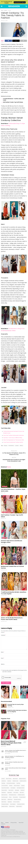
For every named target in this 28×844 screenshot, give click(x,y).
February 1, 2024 (10, 707)
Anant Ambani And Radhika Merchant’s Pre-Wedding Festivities (15, 751)
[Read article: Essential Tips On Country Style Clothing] (3, 706)
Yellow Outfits (19, 806)
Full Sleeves (13, 787)
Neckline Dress (4, 794)
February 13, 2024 (4, 20)
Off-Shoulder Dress (12, 794)
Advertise (7, 822)
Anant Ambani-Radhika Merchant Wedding (14, 762)
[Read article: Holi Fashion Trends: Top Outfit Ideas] (14, 504)
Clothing (9, 10)
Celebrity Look (15, 780)
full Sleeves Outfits (20, 787)
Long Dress (4, 792)
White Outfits (12, 806)
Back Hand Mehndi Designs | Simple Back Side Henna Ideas (11, 743)
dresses (5, 445)
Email (2, 658)
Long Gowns (9, 792)
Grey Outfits (11, 790)
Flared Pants (11, 445)
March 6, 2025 (4, 518)
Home (2, 10)
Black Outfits (8, 778)
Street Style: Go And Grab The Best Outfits (13, 442)
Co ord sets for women (11, 783)
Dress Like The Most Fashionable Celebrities (13, 435)
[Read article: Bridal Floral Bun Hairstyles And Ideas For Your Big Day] (3, 712)
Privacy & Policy (14, 822)
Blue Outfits (15, 778)
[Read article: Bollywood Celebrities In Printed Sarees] (14, 555)
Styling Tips (4, 589)
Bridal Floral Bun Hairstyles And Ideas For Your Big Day (17, 711)
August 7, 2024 (10, 713)
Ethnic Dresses (17, 785)
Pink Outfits (15, 797)
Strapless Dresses (5, 804)
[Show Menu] (1, 6)
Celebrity (9, 780)
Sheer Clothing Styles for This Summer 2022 (13, 440)
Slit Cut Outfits (16, 801)
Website (2, 664)
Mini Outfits (16, 792)
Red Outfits (4, 799)
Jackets (16, 445)
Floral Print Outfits (5, 787)
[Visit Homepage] (14, 6)
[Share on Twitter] (16, 41)
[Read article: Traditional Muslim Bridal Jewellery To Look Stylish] (14, 581)
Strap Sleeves (12, 804)
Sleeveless (10, 801)
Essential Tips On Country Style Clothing (15, 705)
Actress (3, 778)
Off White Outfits (21, 794)
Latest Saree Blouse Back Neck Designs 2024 (15, 768)
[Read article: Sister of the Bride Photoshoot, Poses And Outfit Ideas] (14, 607)
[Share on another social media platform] (23, 41)
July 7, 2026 (3, 492)
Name (2, 652)
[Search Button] (26, 6)
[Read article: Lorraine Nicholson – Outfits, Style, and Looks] (14, 478)
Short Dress (4, 801)
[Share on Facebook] (8, 41)
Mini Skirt (22, 792)
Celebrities (4, 486)
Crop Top (18, 783)
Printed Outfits (22, 797)
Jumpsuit (22, 790)
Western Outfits (5, 806)
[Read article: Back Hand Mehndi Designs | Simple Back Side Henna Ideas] (14, 730)
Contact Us (3, 824)
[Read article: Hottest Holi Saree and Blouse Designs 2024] (14, 530)
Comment (3, 635)
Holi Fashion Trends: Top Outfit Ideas (13, 102)
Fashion (5, 10)
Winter (21, 445)
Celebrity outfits (23, 780)
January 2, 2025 (4, 595)
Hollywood (17, 790)
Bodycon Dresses (22, 778)
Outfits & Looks (4, 797)
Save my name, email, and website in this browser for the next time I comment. (14, 671)
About (2, 822)
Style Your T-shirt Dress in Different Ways (12, 437)
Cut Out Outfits (5, 785)
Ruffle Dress (10, 799)
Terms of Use (21, 822)
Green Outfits (4, 790)
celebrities (4, 780)
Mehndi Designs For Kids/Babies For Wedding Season (14, 757)
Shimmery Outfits (17, 799)
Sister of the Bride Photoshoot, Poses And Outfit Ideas (12, 618)
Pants (10, 797)
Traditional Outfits (20, 804)
